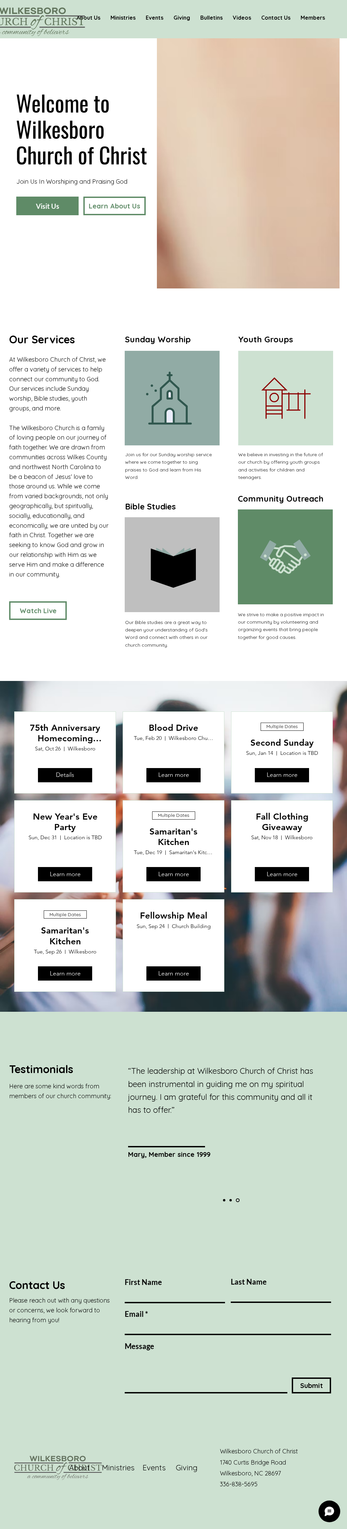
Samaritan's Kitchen (173, 836)
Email (134, 1314)
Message (139, 1346)
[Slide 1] (225, 1200)
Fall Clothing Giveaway (282, 821)
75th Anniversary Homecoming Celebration (65, 733)
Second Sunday (282, 743)
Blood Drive (173, 728)
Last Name (249, 1282)
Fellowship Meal (173, 915)
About (85, 1467)
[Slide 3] (238, 1200)
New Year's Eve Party (65, 821)
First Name (143, 1282)
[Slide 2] (232, 1200)
